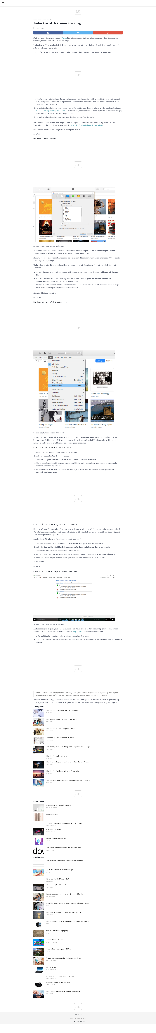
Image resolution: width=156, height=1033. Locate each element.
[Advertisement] (78, 147)
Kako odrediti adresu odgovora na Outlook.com (63, 912)
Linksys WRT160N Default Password (58, 982)
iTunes (64, 38)
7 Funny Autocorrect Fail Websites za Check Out (64, 958)
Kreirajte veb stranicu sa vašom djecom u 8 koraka (64, 894)
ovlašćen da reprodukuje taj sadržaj (50, 111)
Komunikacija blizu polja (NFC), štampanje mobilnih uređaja (68, 747)
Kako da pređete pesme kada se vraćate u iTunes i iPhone (67, 762)
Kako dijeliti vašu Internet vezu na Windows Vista (63, 848)
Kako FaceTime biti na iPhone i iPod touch (61, 719)
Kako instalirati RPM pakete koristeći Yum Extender (64, 861)
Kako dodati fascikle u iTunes (56, 756)
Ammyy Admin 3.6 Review (55, 940)
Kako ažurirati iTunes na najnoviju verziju (60, 728)
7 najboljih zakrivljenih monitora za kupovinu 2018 (64, 823)
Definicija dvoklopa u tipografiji (57, 931)
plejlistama (77, 632)
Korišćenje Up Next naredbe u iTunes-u (60, 738)
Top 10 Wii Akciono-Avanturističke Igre (60, 870)
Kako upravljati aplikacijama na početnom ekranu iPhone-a (68, 780)
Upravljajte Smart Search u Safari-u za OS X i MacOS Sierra (67, 903)
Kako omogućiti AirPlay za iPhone (58, 885)
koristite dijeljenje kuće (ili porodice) (87, 125)
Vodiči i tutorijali (47, 19)
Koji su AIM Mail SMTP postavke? (57, 879)
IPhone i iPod (37, 19)
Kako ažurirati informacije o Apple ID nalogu (62, 710)
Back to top (78, 1015)
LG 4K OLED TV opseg (53, 829)
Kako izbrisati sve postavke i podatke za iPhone (63, 991)
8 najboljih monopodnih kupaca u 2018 (60, 976)
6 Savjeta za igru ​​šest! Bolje (56, 838)
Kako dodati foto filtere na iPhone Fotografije (62, 771)
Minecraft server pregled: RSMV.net (58, 949)
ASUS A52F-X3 (51, 967)
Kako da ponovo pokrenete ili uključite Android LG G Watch (67, 921)
